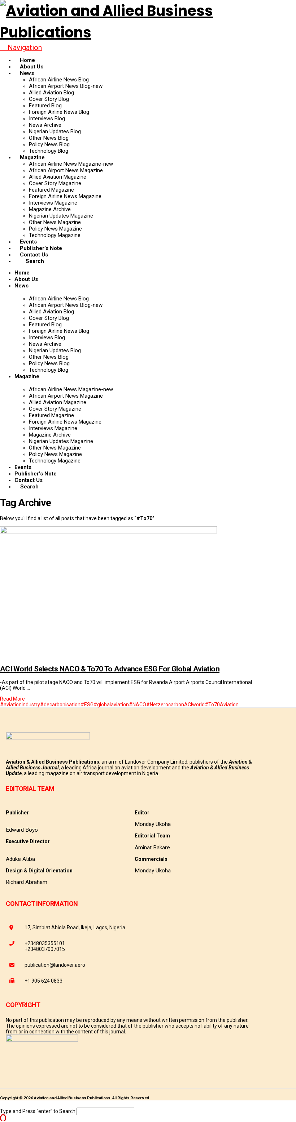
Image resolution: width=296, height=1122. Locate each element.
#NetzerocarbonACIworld (175, 704)
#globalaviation (111, 704)
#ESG (86, 704)
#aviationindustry (20, 704)
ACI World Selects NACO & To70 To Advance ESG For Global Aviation (109, 669)
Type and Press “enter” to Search (37, 1111)
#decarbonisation (60, 704)
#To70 (212, 704)
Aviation (229, 704)
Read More (12, 699)
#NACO (137, 704)
